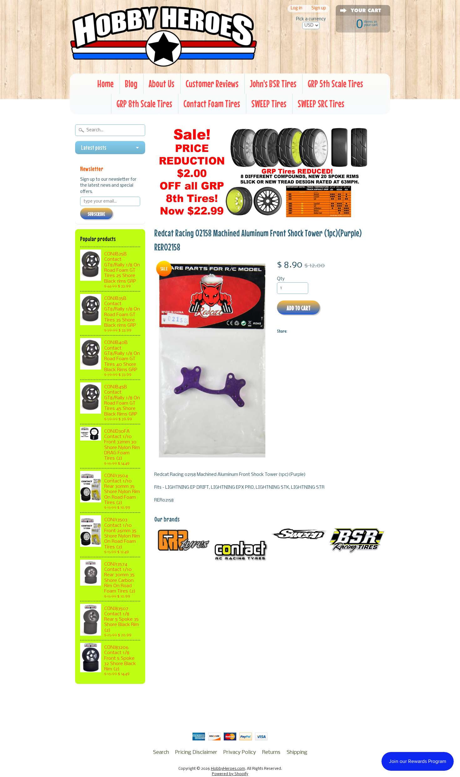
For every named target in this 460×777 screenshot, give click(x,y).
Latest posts (93, 147)
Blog (131, 83)
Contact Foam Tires (211, 103)
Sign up (318, 9)
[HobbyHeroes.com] (163, 64)
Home (105, 83)
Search (161, 752)
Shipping (297, 752)
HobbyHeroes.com (228, 769)
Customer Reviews (212, 83)
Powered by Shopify (230, 774)
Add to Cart (298, 307)
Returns (271, 752)
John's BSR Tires (273, 83)
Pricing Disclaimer (196, 752)
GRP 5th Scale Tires (335, 83)
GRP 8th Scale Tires (144, 103)
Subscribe (96, 214)
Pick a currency (311, 19)
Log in (296, 9)
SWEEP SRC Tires (321, 103)
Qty (280, 279)
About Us (161, 83)
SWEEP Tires (268, 103)
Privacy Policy (239, 752)
